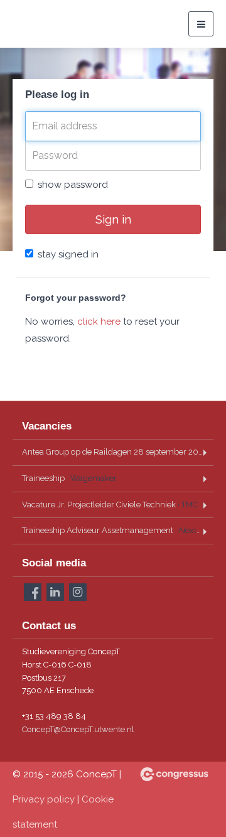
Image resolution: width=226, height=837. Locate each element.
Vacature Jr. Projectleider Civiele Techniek (110, 504)
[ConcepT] (44, 23)
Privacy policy (44, 799)
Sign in (113, 219)
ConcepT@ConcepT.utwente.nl (78, 729)
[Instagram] (78, 592)
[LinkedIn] (55, 592)
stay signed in (68, 254)
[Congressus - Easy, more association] (174, 774)
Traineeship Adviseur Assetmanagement (117, 530)
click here (99, 321)
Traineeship (69, 478)
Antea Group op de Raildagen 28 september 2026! (117, 451)
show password (73, 184)
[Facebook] (32, 592)
